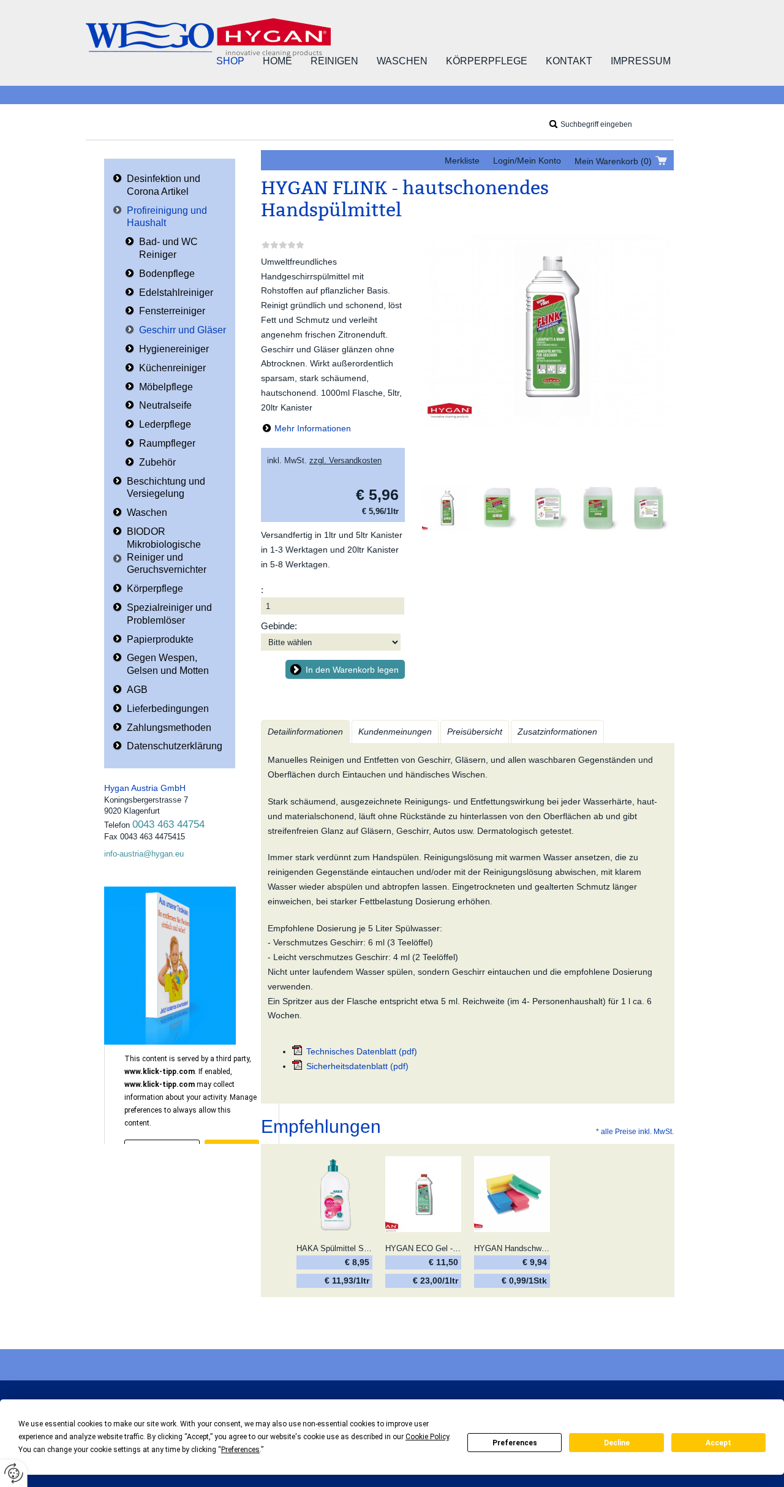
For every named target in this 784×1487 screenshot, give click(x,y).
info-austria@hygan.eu (144, 853)
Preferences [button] (240, 1449)
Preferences (514, 1443)
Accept (718, 1443)
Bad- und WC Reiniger (168, 248)
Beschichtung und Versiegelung (166, 487)
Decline (617, 1443)
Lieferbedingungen (168, 708)
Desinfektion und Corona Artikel (163, 185)
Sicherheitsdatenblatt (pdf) (357, 1066)
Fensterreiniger (172, 311)
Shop (230, 61)
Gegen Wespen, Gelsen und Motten (168, 664)
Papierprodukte (160, 639)
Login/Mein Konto (527, 160)
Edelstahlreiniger (176, 292)
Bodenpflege (167, 273)
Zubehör (157, 462)
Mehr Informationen (312, 428)
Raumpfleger (167, 443)
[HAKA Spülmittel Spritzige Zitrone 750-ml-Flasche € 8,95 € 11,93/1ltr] (334, 1194)
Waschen (402, 61)
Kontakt (569, 61)
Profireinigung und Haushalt (167, 217)
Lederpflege (165, 424)
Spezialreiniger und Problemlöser (169, 614)
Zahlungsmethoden (169, 727)
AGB (137, 689)
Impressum (641, 61)
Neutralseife (165, 405)
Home (277, 61)
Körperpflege (486, 61)
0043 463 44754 (168, 824)
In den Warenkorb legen (352, 670)
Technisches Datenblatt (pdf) (361, 1051)
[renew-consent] (14, 1473)
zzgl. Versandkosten (345, 460)
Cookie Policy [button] (427, 1436)
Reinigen (334, 61)
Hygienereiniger (174, 349)
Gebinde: (279, 626)
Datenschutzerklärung (174, 746)
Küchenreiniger (172, 368)
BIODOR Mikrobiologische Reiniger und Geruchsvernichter (166, 550)
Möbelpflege (166, 387)
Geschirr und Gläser (182, 330)
